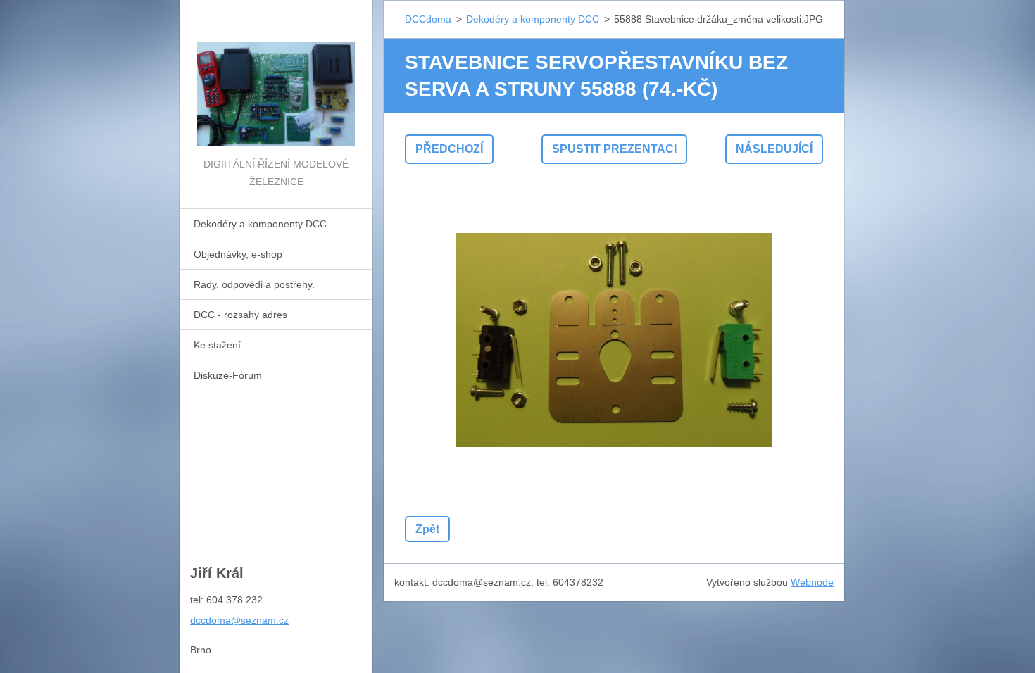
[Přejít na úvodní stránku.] (276, 78)
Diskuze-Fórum (228, 375)
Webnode (812, 582)
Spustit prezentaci (614, 149)
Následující (774, 149)
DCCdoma (428, 19)
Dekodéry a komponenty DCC (260, 223)
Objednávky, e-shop (238, 254)
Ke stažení (217, 345)
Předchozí (449, 149)
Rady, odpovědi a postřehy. (254, 284)
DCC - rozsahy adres (240, 314)
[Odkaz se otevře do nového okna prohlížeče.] (614, 340)
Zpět (427, 529)
